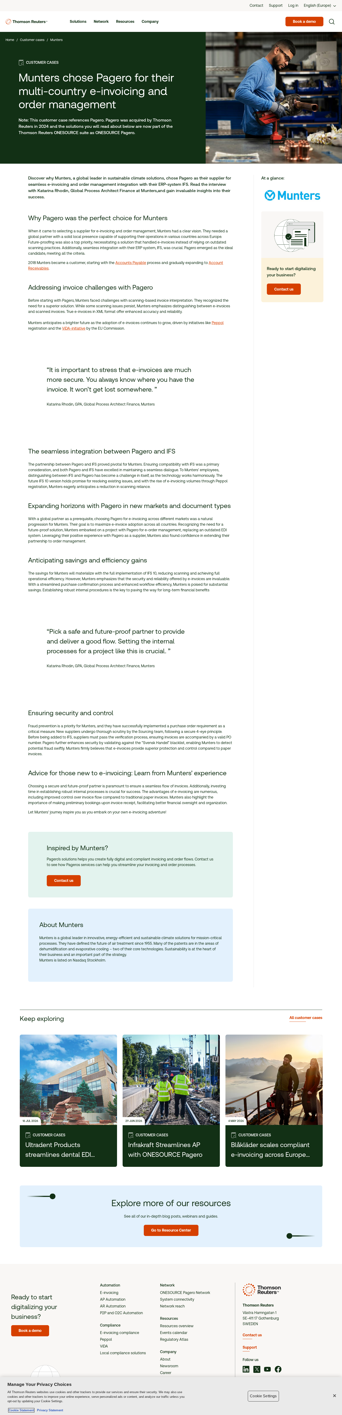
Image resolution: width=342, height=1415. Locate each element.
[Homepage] (26, 21)
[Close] (334, 1396)
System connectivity (177, 1299)
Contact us (252, 1335)
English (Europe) (317, 5)
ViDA (104, 1346)
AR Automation (113, 1306)
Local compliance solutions (123, 1353)
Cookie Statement (21, 1410)
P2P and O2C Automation (121, 1313)
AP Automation (112, 1299)
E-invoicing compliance (119, 1332)
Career (165, 1373)
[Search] (331, 22)
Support (250, 1347)
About (165, 1359)
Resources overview (177, 1326)
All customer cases (305, 1018)
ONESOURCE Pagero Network (185, 1292)
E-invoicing (109, 1292)
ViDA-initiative (73, 328)
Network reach (172, 1306)
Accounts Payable (130, 263)
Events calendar (173, 1332)
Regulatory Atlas (174, 1339)
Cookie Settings (263, 1396)
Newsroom (169, 1366)
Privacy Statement (49, 1410)
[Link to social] (246, 1369)
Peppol (218, 323)
